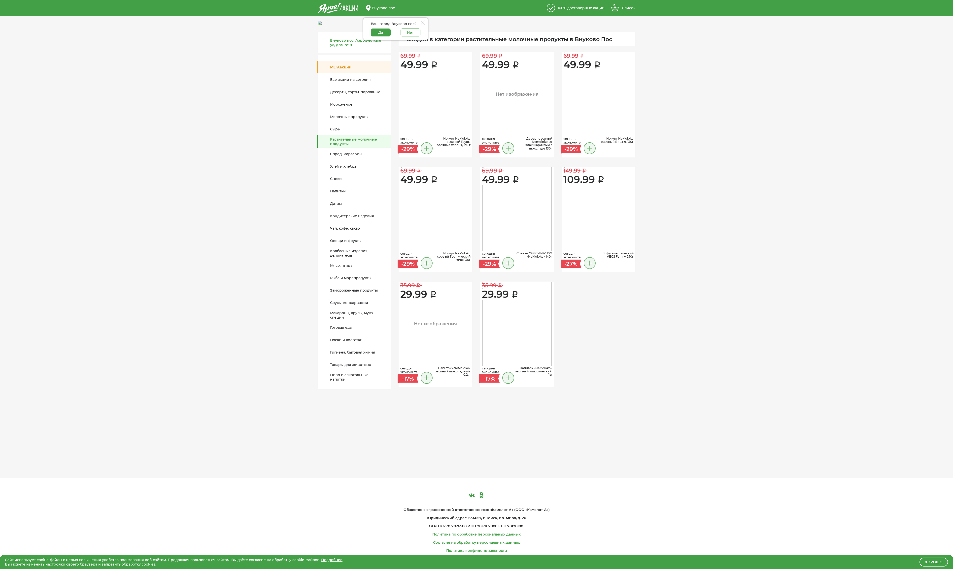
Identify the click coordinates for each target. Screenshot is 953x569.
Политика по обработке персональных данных (476, 534)
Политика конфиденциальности (476, 550)
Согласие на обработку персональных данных (476, 542)
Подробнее (331, 560)
